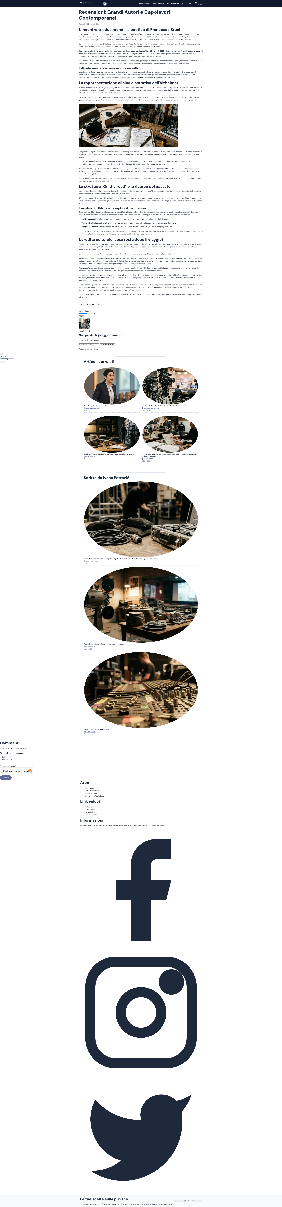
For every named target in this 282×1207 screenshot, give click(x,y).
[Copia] (87, 304)
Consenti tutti (179, 1201)
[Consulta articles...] (105, 4)
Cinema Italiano (143, 4)
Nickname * (4, 757)
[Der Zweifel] (90, 4)
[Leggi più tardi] (98, 304)
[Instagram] (141, 1073)
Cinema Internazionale (160, 4)
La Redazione (90, 809)
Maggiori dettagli (166, 1204)
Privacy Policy (90, 812)
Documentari (89, 788)
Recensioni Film (177, 4)
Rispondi (6, 777)
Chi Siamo (88, 807)
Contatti (189, 4)
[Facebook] (141, 950)
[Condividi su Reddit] (92, 304)
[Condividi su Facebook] (81, 304)
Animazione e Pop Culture (94, 796)
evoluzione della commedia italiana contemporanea (123, 278)
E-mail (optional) (6, 760)
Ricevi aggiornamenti (107, 344)
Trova (200, 4)
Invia (81, 316)
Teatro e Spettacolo (92, 790)
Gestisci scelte (196, 1201)
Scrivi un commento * (8, 766)
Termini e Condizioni (92, 815)
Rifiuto (187, 1201)
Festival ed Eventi (91, 793)
